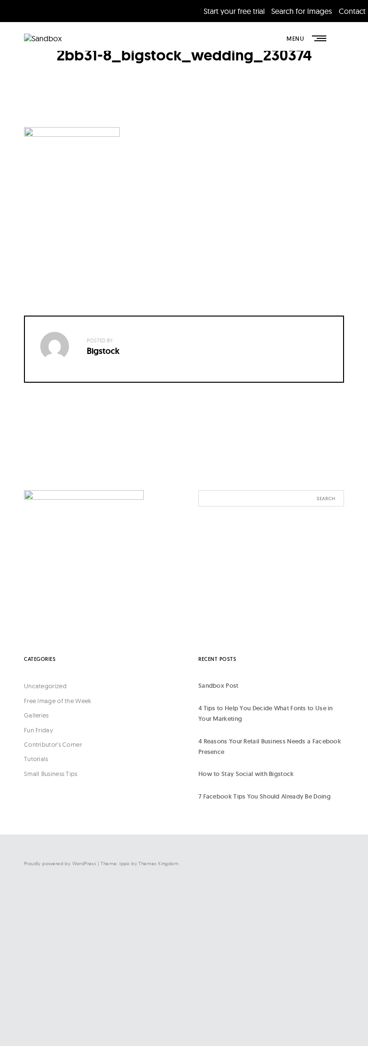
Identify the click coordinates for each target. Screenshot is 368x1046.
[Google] (248, 1016)
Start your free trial (234, 11)
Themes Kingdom (158, 863)
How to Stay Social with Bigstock (246, 774)
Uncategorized (45, 686)
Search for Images (301, 11)
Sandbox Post (218, 686)
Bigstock (103, 351)
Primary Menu (320, 38)
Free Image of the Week (58, 701)
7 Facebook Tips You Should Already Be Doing (264, 796)
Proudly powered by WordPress (60, 863)
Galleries (36, 715)
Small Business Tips (51, 773)
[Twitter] (248, 936)
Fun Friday (38, 730)
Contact (352, 11)
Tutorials (36, 759)
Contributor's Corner (53, 744)
